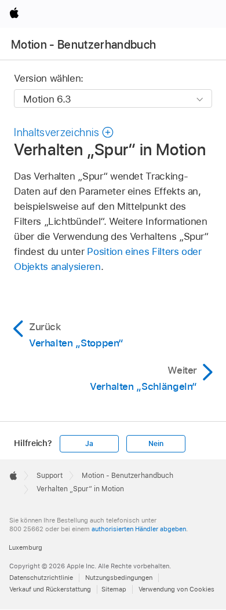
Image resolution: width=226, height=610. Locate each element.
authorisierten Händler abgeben (139, 529)
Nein (155, 444)
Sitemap (113, 589)
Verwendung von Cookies (176, 589)
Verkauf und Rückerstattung (50, 589)
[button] (64, 132)
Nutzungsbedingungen (118, 578)
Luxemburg (25, 547)
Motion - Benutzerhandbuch (83, 45)
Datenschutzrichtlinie (41, 578)
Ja (89, 444)
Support (50, 476)
